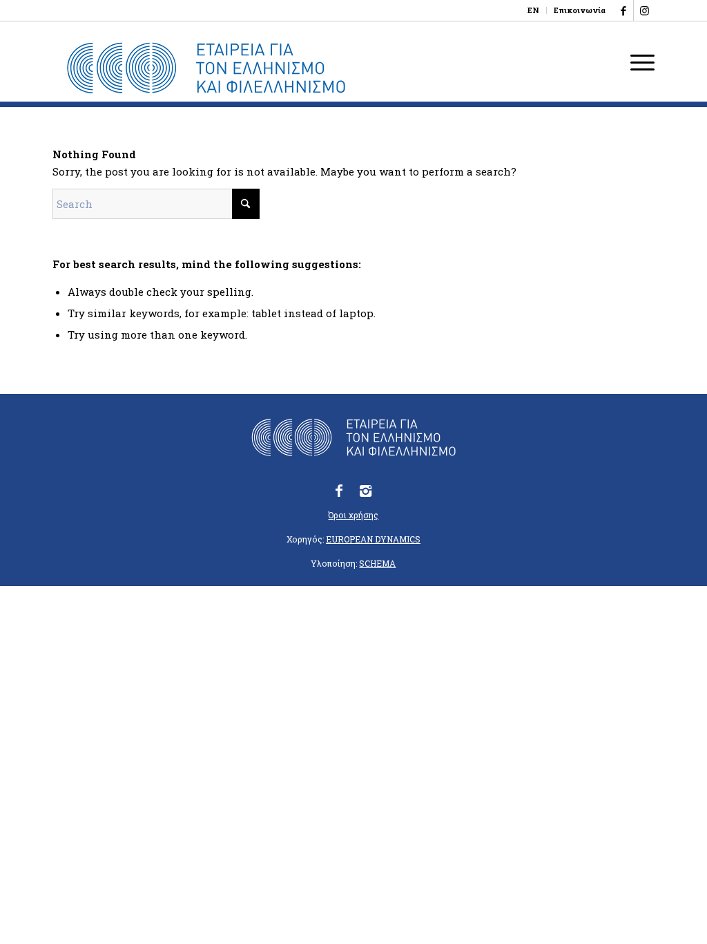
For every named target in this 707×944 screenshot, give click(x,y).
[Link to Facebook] (623, 10)
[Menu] (638, 61)
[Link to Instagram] (644, 10)
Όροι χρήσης (353, 514)
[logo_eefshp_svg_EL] (206, 68)
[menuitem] (534, 10)
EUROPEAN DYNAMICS (373, 539)
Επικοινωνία (580, 10)
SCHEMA (377, 563)
